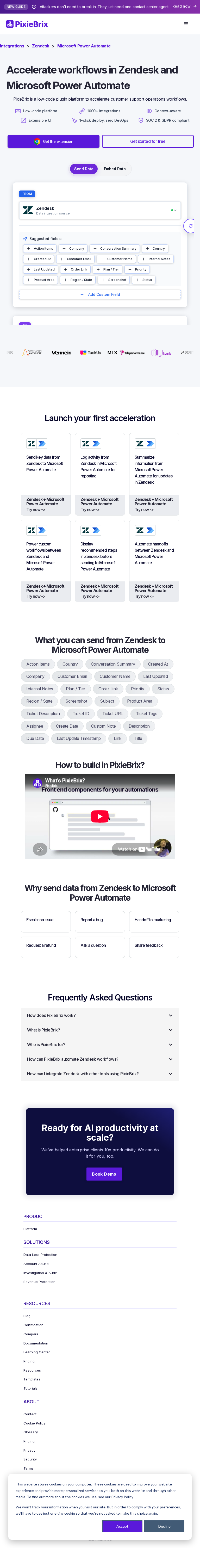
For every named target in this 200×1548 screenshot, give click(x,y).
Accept (122, 1526)
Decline (164, 1526)
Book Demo (104, 1174)
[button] (186, 24)
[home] (30, 24)
